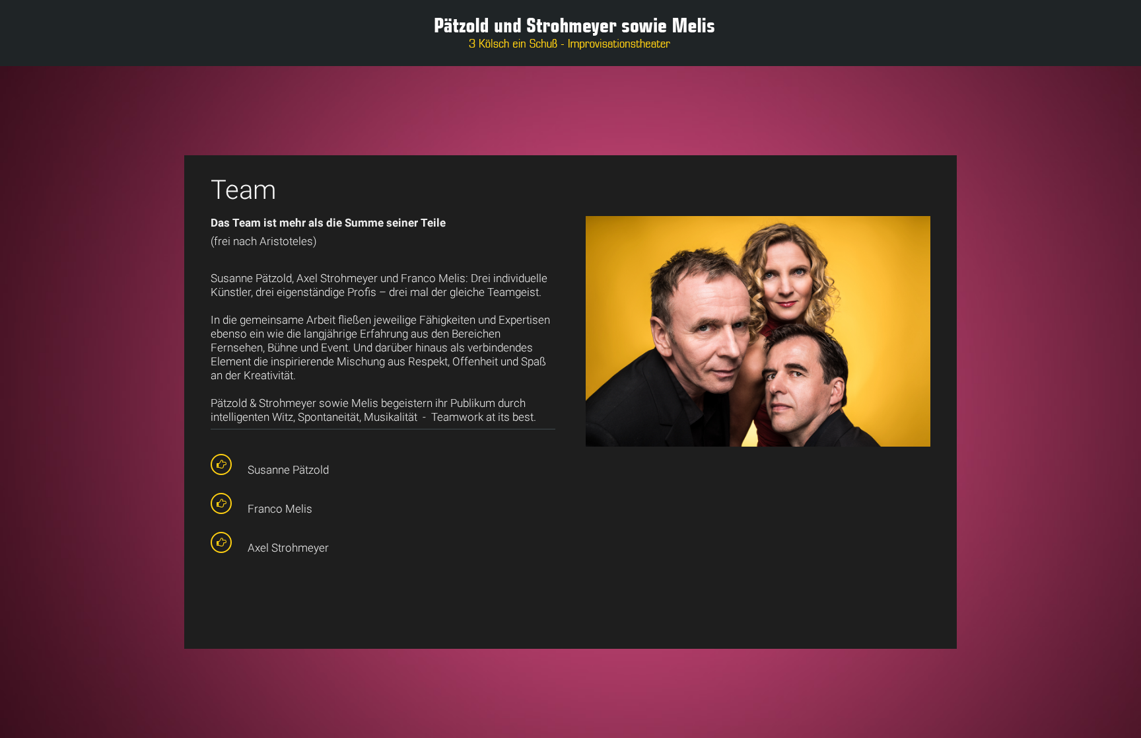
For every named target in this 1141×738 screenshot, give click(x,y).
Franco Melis (280, 508)
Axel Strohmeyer (288, 547)
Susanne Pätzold (288, 469)
